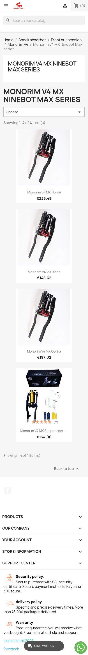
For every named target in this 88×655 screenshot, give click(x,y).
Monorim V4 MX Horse (44, 192)
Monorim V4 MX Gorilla (44, 351)
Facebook (7, 490)
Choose (44, 112)
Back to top (67, 469)
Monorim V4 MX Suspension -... (44, 431)
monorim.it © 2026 (18, 640)
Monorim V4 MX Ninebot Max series (42, 66)
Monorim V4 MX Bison (44, 272)
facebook (11, 649)
